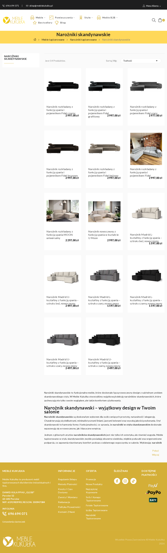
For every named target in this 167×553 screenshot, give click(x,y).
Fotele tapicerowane (97, 505)
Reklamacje (64, 502)
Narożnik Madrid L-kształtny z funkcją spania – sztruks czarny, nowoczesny (146, 300)
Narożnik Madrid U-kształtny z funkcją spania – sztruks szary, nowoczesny (62, 362)
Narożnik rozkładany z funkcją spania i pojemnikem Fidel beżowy (103, 172)
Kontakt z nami (66, 511)
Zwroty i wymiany (67, 497)
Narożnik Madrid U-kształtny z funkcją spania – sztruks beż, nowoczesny (62, 300)
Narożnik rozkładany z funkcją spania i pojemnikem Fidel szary (143, 110)
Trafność (141, 61)
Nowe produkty (94, 484)
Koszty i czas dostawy (65, 491)
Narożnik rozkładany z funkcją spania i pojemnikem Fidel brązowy (62, 172)
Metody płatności (67, 484)
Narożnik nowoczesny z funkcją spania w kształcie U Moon (103, 234)
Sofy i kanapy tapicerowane (93, 499)
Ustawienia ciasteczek (13, 521)
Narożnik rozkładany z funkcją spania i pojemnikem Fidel (143, 172)
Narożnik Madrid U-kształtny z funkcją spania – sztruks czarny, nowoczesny (104, 362)
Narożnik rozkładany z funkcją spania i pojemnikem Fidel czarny (60, 110)
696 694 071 (12, 6)
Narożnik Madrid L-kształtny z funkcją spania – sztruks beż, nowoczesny (146, 238)
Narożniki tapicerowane (93, 517)
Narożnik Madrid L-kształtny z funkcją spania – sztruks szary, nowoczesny (104, 300)
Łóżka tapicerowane (96, 510)
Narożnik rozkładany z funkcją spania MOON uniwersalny (59, 234)
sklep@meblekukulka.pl (41, 6)
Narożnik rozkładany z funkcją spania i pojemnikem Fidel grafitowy (101, 111)
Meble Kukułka (157, 539)
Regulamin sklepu (67, 479)
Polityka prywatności (69, 507)
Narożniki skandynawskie (15, 57)
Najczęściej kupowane (91, 491)
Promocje (91, 479)
